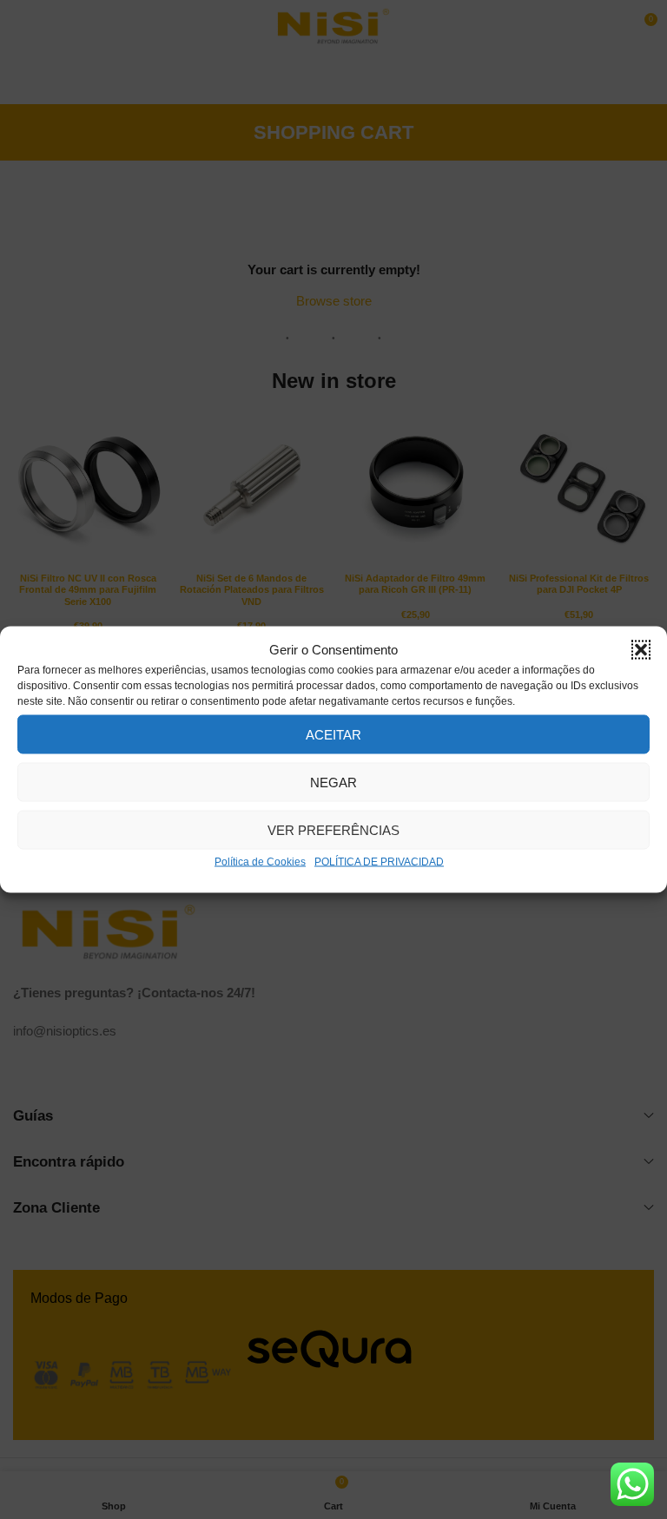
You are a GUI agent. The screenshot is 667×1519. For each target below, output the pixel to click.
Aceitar (333, 734)
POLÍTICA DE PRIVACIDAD (379, 862)
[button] (641, 650)
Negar (333, 781)
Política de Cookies (260, 862)
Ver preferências (333, 829)
